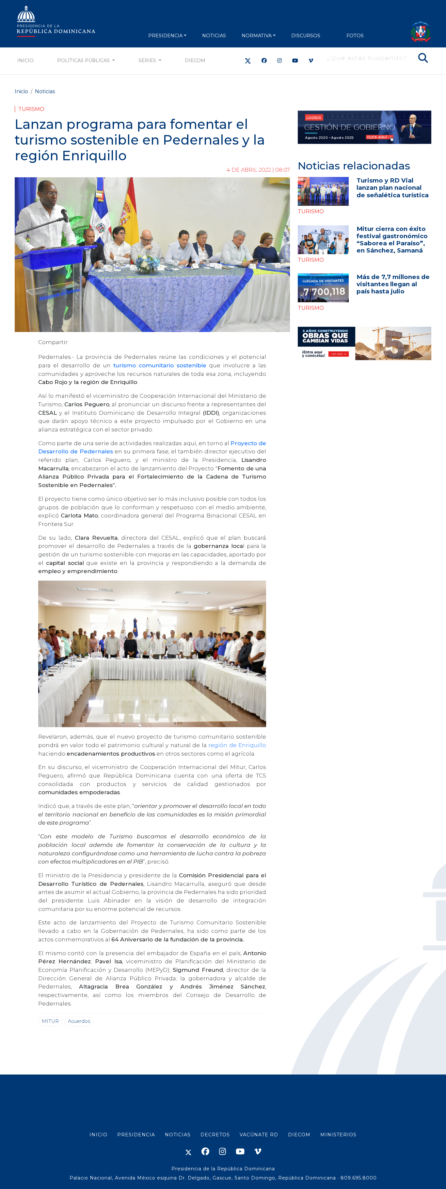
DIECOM (195, 60)
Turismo (31, 109)
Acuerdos (79, 1021)
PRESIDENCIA (165, 36)
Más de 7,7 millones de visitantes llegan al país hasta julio (393, 284)
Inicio (25, 60)
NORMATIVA (257, 36)
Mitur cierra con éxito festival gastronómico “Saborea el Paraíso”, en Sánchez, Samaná (392, 239)
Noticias (45, 91)
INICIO (98, 1135)
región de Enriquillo (237, 745)
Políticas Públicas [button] (84, 60)
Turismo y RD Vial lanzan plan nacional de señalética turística (393, 188)
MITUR (50, 1021)
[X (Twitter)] (248, 61)
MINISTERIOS (338, 1135)
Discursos (305, 36)
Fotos (355, 36)
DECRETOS (215, 1135)
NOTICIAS (214, 36)
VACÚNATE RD (259, 1135)
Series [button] (147, 60)
